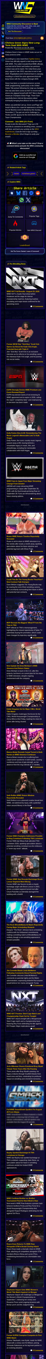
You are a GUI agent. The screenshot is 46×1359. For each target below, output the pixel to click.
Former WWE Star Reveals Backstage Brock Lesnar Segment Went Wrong (24, 880)
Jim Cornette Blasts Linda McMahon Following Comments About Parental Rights (24, 972)
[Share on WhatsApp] (22, 200)
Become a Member (12, 134)
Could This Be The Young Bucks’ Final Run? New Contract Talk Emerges (25, 581)
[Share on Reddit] (38, 193)
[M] (21, 38)
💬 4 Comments (36, 985)
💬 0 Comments (36, 306)
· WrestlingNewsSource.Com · (24, 16)
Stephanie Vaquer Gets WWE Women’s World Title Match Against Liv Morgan (22, 1291)
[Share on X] (28, 200)
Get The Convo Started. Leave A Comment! (25, 251)
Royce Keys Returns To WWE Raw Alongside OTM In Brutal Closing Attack (23, 1245)
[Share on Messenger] (31, 193)
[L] (23, 38)
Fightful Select (34, 59)
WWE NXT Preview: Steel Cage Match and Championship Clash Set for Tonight (23, 1015)
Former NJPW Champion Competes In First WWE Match (24, 1336)
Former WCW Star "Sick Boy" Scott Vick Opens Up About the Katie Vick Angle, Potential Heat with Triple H (23, 346)
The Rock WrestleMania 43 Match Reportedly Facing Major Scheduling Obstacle (25, 926)
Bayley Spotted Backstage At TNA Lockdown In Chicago (20, 1154)
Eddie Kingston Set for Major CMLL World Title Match (23, 710)
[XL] (25, 38)
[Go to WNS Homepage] (24, 8)
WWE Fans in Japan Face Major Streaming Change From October (24, 482)
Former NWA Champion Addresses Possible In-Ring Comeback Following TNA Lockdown (25, 837)
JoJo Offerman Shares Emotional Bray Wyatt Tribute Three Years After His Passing (25, 1067)
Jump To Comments (15, 217)
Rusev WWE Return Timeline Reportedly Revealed (23, 538)
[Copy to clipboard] (12, 193)
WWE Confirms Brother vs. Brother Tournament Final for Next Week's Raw (22, 1199)
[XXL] (29, 38)
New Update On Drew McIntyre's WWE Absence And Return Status (22, 667)
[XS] (15, 38)
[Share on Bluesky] (18, 193)
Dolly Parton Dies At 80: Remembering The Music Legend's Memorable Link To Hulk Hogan (24, 435)
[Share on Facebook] (25, 193)
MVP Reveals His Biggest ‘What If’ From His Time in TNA (24, 624)
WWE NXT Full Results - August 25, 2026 (23, 291)
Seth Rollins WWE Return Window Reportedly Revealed (20, 796)
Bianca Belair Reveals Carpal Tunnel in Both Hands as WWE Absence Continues (24, 753)
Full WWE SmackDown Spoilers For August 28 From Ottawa (24, 1111)
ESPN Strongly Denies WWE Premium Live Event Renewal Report (24, 391)
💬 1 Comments (36, 551)
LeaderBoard (25, 245)
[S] (19, 38)
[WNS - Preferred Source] (25, 156)
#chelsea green (28, 174)
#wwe (16, 174)
